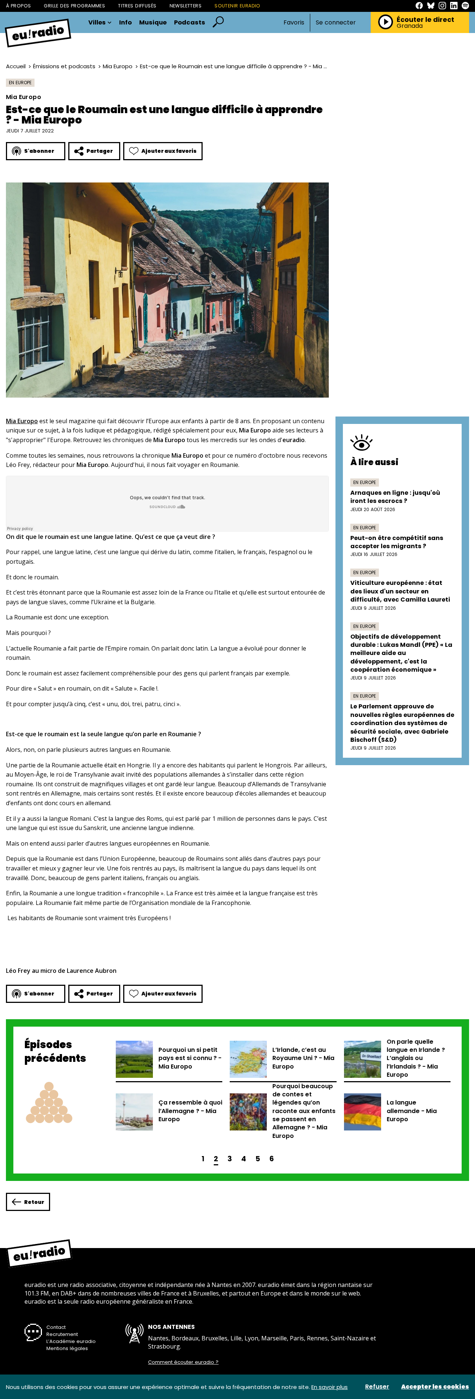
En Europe (20, 82)
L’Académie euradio (71, 1341)
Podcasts (189, 23)
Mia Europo (117, 66)
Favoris (294, 22)
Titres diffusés (137, 6)
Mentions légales (67, 1348)
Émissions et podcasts (64, 66)
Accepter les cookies (435, 1387)
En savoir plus (329, 1387)
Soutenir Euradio (237, 6)
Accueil (16, 66)
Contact (56, 1327)
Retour (34, 1202)
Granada (410, 26)
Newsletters (186, 6)
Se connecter (336, 23)
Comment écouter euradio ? (183, 1362)
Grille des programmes (74, 6)
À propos (18, 6)
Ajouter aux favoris (169, 151)
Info (125, 23)
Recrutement (62, 1334)
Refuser (377, 1387)
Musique (153, 23)
